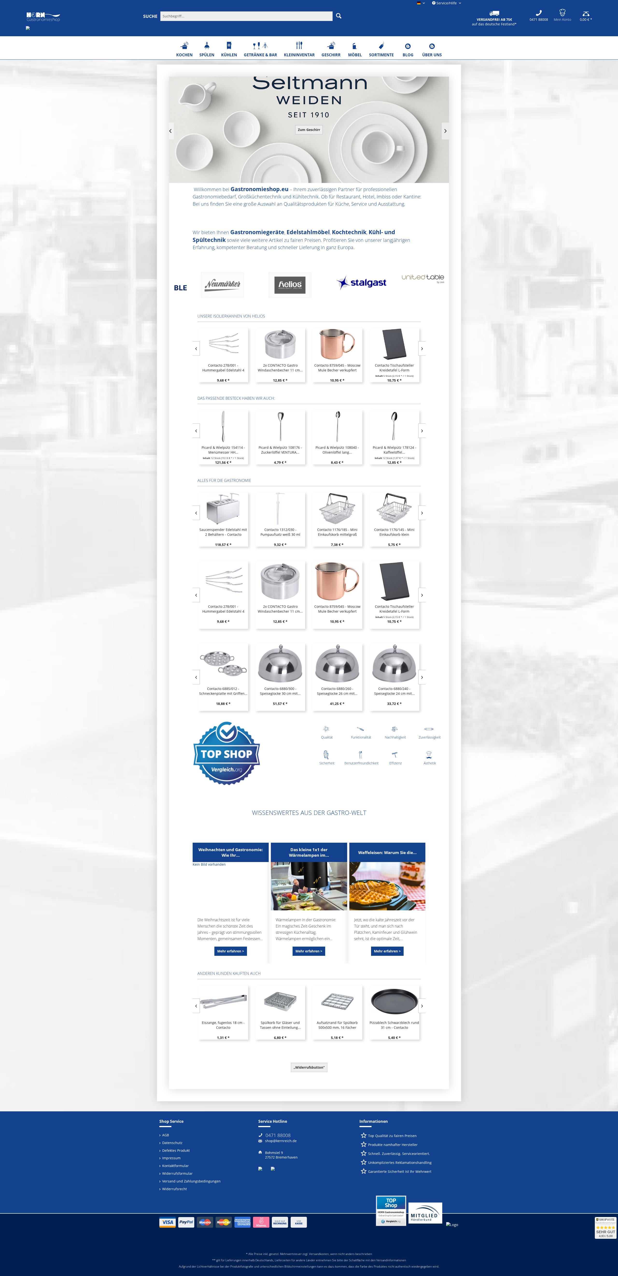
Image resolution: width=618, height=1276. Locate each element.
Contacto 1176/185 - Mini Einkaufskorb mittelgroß (337, 532)
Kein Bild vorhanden (209, 864)
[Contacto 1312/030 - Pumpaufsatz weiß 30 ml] (280, 508)
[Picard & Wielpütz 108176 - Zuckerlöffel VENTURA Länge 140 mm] (280, 426)
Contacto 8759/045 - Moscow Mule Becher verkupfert (280, 367)
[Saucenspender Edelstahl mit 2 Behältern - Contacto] (223, 508)
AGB (165, 1135)
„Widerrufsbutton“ (309, 1067)
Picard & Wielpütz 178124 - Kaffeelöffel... (394, 450)
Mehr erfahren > (230, 951)
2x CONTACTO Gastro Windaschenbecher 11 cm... (223, 367)
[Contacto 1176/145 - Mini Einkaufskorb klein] (394, 508)
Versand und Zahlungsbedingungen (191, 1181)
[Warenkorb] (586, 12)
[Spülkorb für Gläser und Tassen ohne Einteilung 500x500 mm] (280, 1001)
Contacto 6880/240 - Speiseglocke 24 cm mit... (394, 691)
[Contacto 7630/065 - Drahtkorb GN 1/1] (394, 344)
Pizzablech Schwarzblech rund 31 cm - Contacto (394, 1025)
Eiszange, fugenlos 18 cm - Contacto (223, 1025)
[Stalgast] (275, 286)
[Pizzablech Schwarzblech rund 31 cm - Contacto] (394, 1001)
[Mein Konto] (562, 12)
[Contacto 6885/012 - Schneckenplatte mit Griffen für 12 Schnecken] (223, 663)
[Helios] (207, 286)
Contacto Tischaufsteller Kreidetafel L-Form (337, 367)
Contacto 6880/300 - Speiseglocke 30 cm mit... (280, 691)
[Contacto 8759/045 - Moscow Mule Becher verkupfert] (280, 344)
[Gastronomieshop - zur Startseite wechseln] (43, 17)
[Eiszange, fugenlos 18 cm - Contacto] (223, 1001)
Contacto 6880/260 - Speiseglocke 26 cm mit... (337, 691)
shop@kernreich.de (281, 1140)
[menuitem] (256, 16)
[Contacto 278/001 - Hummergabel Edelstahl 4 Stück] (223, 581)
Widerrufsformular (177, 1173)
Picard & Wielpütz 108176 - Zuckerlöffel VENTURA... (280, 450)
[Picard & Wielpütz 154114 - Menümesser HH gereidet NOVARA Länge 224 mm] (223, 426)
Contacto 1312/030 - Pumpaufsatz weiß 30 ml (280, 532)
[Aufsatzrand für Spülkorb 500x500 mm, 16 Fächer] (337, 1001)
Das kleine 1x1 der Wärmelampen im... (309, 852)
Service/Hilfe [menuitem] (446, 3)
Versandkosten (319, 1254)
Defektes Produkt (176, 1150)
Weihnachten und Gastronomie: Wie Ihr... (230, 852)
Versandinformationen (391, 1260)
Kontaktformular (175, 1165)
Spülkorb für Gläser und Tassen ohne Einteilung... (280, 1025)
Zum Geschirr (309, 129)
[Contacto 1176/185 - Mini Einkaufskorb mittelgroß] (337, 508)
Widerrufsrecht (174, 1189)
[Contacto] (410, 286)
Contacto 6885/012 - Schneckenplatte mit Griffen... (223, 691)
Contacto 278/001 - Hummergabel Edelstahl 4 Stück (223, 609)
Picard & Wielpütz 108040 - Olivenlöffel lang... (337, 450)
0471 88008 (278, 1135)
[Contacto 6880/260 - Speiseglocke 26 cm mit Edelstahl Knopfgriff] (337, 663)
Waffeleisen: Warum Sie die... (387, 852)
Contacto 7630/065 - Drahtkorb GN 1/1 (394, 367)
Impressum (171, 1158)
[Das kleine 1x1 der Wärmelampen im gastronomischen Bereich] (309, 886)
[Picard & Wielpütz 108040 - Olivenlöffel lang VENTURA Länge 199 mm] (337, 426)
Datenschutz (172, 1142)
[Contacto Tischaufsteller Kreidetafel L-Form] (337, 344)
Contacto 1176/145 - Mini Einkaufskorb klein (394, 532)
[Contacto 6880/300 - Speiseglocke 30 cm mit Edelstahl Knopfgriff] (280, 663)
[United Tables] (343, 286)
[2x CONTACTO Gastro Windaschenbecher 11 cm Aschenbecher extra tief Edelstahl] (223, 344)
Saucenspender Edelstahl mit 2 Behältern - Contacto (223, 532)
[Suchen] (339, 16)
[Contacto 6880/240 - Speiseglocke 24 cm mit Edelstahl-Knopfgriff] (394, 663)
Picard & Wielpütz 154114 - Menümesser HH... (223, 450)
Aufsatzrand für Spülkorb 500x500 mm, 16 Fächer (337, 1025)
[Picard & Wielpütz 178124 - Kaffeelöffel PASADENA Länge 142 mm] (394, 426)
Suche (150, 16)
